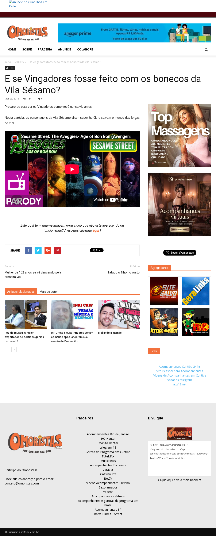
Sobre (27, 49)
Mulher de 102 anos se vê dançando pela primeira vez (33, 275)
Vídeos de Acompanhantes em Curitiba (179, 375)
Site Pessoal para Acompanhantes (179, 371)
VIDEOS (19, 62)
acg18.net (179, 384)
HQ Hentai (108, 439)
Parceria (45, 49)
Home (12, 49)
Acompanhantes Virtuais (108, 496)
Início (8, 62)
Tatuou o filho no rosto (124, 272)
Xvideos (108, 492)
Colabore (85, 49)
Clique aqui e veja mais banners (179, 480)
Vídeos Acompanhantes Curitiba (108, 483)
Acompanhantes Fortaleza (108, 465)
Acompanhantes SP (108, 509)
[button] (206, 50)
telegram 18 (108, 447)
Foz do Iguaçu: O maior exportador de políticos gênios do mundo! (24, 337)
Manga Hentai (108, 443)
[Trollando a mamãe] (119, 314)
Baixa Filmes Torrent (108, 514)
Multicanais (108, 461)
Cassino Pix (108, 474)
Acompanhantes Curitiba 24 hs (180, 367)
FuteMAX (108, 456)
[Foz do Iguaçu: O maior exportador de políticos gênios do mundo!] (26, 314)
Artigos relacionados (21, 291)
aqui (96, 231)
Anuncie (64, 49)
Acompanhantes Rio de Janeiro (108, 434)
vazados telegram (179, 380)
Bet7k (108, 478)
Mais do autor (49, 291)
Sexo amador (108, 487)
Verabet (108, 470)
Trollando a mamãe (110, 332)
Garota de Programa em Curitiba (108, 452)
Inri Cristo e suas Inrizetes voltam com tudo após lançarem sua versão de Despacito (72, 337)
